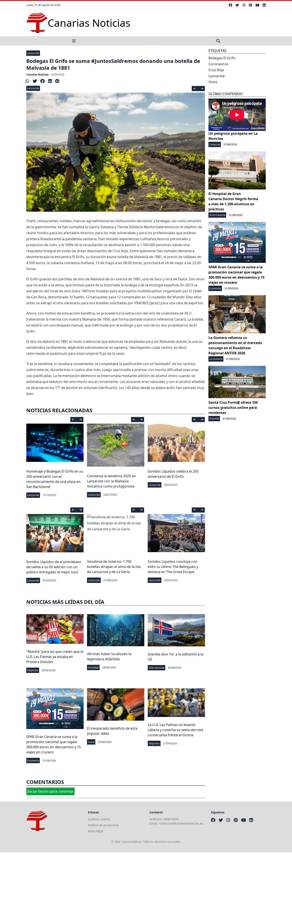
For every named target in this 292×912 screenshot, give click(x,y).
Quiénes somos (99, 819)
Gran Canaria (217, 215)
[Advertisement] (128, 882)
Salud (91, 742)
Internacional (156, 668)
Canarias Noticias (37, 74)
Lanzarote (33, 53)
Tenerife (214, 418)
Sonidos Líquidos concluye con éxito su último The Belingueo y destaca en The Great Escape (173, 566)
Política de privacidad (103, 825)
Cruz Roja (216, 70)
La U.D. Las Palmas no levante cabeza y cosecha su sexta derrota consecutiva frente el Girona (175, 729)
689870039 (171, 819)
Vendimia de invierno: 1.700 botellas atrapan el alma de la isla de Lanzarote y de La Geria (114, 566)
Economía (33, 760)
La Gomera (216, 359)
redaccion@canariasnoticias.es (181, 823)
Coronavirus (218, 64)
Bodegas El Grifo (221, 58)
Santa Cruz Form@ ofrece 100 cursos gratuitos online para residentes (233, 407)
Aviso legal (95, 831)
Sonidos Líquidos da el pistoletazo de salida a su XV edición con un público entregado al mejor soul (53, 566)
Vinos (212, 82)
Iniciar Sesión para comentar (50, 791)
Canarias (214, 144)
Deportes (32, 670)
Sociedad (93, 667)
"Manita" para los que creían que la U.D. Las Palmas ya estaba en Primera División (54, 656)
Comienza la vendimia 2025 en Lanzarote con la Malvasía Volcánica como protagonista (111, 481)
